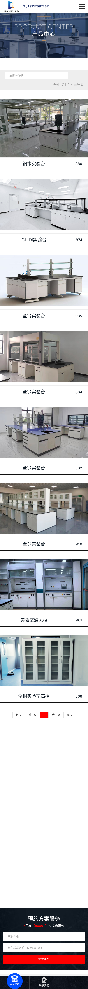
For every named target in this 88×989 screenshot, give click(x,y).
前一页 (32, 715)
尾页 (69, 715)
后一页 (56, 715)
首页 (18, 715)
